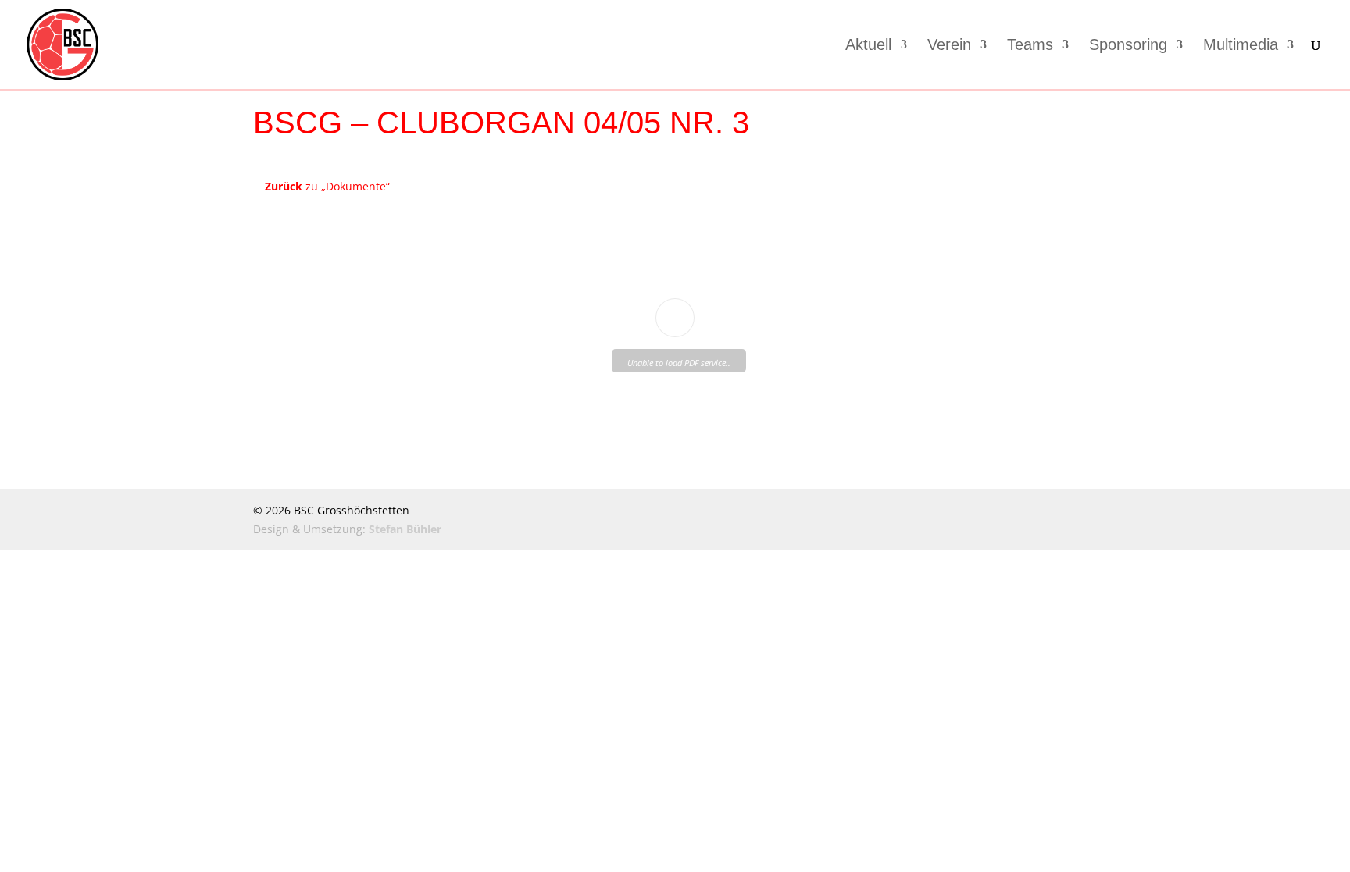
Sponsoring (1128, 46)
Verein (949, 46)
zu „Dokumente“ (327, 186)
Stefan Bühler (405, 528)
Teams (1030, 46)
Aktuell (868, 46)
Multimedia (1240, 46)
